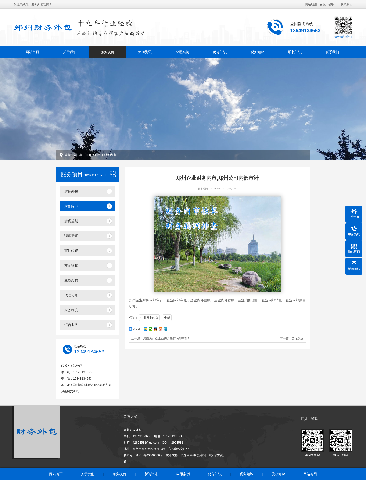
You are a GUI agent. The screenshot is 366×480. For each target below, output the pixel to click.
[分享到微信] (150, 329)
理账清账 (71, 236)
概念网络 (187, 455)
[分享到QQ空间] (146, 329)
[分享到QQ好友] (155, 329)
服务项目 (107, 52)
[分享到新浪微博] (160, 329)
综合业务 (71, 325)
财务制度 (71, 310)
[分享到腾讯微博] (165, 329)
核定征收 (71, 265)
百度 (323, 4)
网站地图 (311, 4)
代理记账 (71, 295)
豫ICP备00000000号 (149, 455)
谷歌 (331, 4)
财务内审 (110, 155)
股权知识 (295, 52)
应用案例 (182, 52)
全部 (167, 317)
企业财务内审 (149, 317)
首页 (83, 155)
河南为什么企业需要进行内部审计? (166, 338)
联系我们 (346, 4)
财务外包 (71, 191)
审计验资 (71, 250)
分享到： (138, 329)
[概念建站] (199, 455)
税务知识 (257, 52)
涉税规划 (71, 221)
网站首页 (32, 52)
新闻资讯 (145, 52)
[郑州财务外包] (80, 27)
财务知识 (220, 52)
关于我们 (70, 52)
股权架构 (71, 280)
